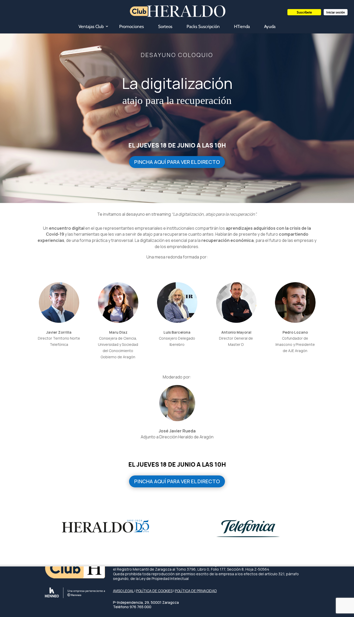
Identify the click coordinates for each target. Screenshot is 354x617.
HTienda (242, 26)
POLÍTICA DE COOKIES (154, 590)
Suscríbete (304, 12)
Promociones (131, 26)
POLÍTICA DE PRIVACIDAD (196, 590)
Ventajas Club (91, 26)
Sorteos (165, 26)
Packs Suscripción (203, 26)
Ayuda (269, 26)
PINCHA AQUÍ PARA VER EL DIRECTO (177, 161)
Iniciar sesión (335, 12)
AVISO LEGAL (123, 590)
